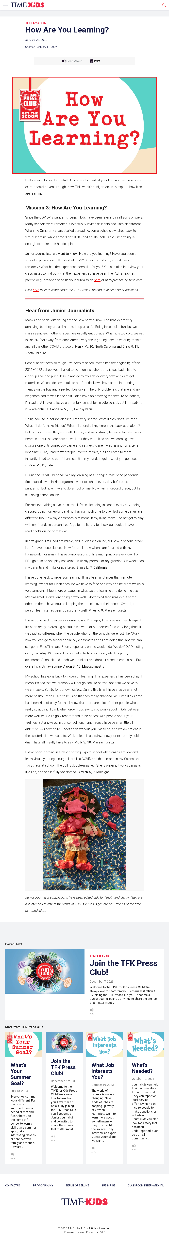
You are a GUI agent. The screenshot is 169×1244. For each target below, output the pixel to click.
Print (97, 61)
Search (164, 5)
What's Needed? (142, 1068)
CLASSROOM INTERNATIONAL (146, 1185)
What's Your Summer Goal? (21, 1074)
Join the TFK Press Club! (123, 968)
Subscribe (108, 1185)
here (97, 280)
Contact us (13, 1185)
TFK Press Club (35, 23)
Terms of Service (77, 1185)
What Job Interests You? (102, 1071)
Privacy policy (43, 1185)
